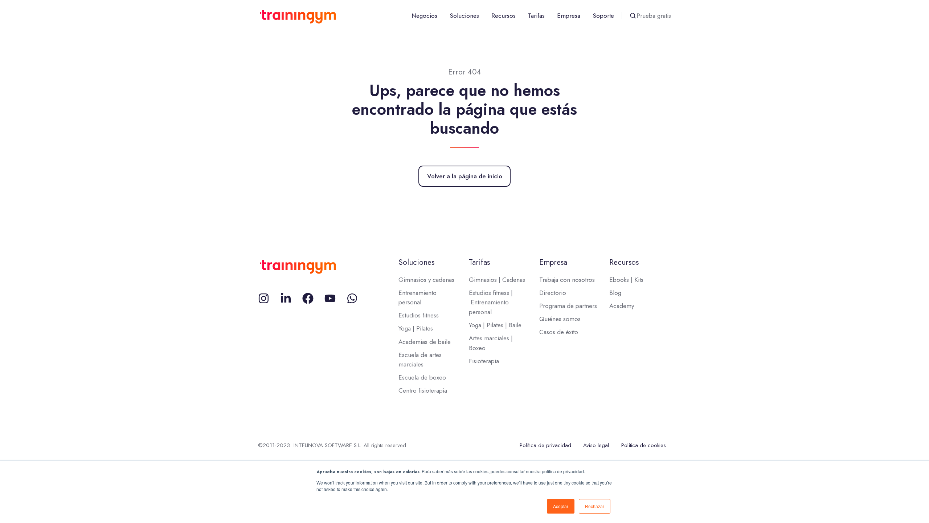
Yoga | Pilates (415, 328)
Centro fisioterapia (422, 390)
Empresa (568, 15)
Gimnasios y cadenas (426, 279)
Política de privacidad (545, 445)
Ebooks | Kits (626, 279)
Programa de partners (568, 305)
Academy (621, 305)
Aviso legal (596, 445)
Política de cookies (643, 445)
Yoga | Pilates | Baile (495, 325)
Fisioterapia (484, 361)
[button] (633, 15)
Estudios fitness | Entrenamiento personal (491, 302)
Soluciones (464, 15)
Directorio (552, 292)
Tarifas (536, 15)
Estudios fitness (418, 315)
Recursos (503, 15)
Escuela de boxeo (422, 377)
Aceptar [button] (560, 506)
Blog (615, 292)
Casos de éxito (558, 332)
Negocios (424, 15)
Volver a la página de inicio (464, 176)
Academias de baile (424, 341)
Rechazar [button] (594, 506)
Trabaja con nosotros (567, 279)
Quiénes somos (560, 319)
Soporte (603, 15)
